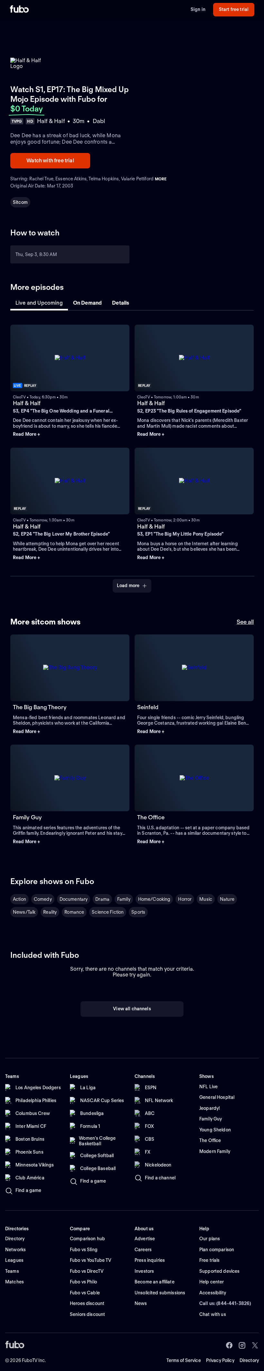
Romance (74, 912)
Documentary (74, 899)
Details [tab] (120, 303)
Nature (227, 899)
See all (245, 621)
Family (123, 899)
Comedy (43, 899)
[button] (70, 434)
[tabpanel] (132, 455)
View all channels (132, 1008)
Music (205, 899)
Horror (185, 899)
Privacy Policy (220, 1360)
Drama (102, 899)
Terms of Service (183, 1360)
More (160, 178)
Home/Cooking (154, 899)
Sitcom (20, 202)
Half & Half (27, 403)
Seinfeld (147, 707)
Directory (249, 1360)
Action (19, 899)
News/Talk (24, 912)
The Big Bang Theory (40, 707)
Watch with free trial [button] (50, 160)
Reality (50, 912)
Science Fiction (108, 912)
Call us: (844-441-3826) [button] (225, 1303)
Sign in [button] (198, 9)
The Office (151, 817)
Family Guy (27, 817)
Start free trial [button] (234, 9)
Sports (138, 912)
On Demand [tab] (87, 303)
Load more (128, 585)
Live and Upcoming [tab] (39, 303)
